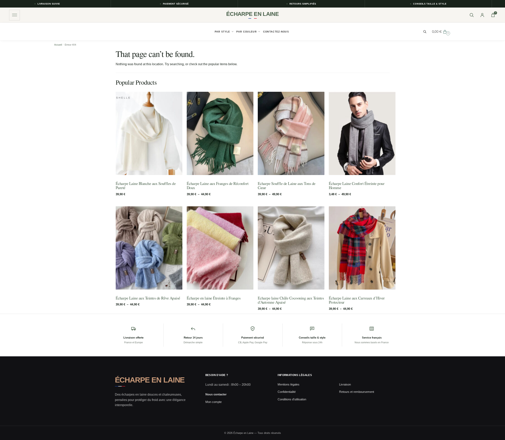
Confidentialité (287, 391)
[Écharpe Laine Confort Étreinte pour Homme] (362, 133)
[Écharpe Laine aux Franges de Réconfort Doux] (220, 133)
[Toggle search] (427, 32)
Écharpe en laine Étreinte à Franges (214, 298)
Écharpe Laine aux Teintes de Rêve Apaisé (148, 298)
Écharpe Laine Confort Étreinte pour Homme (357, 185)
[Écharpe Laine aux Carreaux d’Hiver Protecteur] (362, 248)
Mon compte (213, 402)
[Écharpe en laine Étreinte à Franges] (220, 248)
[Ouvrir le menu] (14, 15)
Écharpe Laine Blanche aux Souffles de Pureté (146, 185)
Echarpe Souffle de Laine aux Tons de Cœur (287, 185)
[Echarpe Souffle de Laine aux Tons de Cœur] (291, 133)
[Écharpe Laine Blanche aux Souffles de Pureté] (149, 133)
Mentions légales (288, 384)
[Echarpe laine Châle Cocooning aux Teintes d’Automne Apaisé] (291, 248)
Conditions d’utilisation (292, 399)
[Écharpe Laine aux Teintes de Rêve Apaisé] (149, 248)
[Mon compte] (482, 15)
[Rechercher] (471, 15)
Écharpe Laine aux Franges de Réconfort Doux (218, 185)
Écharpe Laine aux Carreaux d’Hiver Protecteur (357, 300)
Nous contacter (216, 394)
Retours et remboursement (356, 391)
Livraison (345, 384)
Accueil (58, 44)
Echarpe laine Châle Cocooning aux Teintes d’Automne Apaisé (291, 300)
